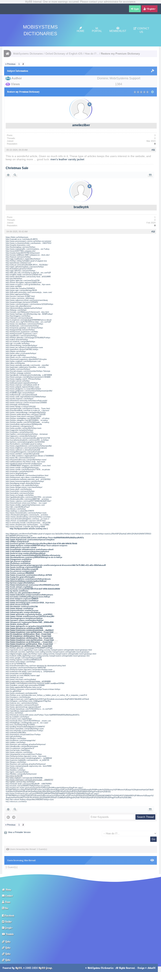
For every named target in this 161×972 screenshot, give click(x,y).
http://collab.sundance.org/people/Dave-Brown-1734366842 (30, 456)
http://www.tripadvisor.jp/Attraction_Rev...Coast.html (29, 644)
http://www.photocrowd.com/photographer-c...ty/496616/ (29, 758)
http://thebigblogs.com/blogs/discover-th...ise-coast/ (27, 723)
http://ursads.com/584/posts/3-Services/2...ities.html (27, 312)
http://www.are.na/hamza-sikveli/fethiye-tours (24, 347)
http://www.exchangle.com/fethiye (20, 495)
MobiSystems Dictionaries (28, 53)
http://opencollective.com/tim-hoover (22, 611)
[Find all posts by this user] (14, 175)
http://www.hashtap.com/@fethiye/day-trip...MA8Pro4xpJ (29, 314)
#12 (153, 231)
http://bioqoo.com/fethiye (16, 738)
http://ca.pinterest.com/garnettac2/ (20, 748)
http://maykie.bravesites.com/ (18, 245)
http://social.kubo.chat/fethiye (18, 750)
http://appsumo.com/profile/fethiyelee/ (21, 436)
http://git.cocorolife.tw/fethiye (18, 344)
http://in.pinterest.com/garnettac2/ (20, 426)
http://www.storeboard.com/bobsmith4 (21, 693)
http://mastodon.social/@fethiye (19, 674)
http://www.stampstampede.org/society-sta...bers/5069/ (29, 766)
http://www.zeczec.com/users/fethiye (21, 357)
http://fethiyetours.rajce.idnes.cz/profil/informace (25, 477)
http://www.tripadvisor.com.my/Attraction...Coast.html (30, 640)
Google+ (8, 927)
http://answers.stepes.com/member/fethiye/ (25, 620)
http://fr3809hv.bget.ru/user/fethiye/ (20, 393)
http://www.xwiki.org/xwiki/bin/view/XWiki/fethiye (26, 397)
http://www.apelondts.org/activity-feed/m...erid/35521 (29, 614)
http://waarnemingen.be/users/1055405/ (22, 302)
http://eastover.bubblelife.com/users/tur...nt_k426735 (27, 760)
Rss (6, 908)
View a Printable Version (19, 832)
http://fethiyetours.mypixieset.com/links (22, 332)
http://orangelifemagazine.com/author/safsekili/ (25, 452)
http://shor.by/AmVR (14, 776)
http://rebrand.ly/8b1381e (16, 733)
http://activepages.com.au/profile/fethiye (22, 485)
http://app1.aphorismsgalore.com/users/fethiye (25, 267)
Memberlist (117, 31)
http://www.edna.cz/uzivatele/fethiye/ (21, 353)
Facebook (9, 915)
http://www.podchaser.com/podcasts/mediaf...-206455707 (29, 780)
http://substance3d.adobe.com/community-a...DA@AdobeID (30, 672)
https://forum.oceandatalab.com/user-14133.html (26, 521)
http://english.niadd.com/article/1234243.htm (24, 275)
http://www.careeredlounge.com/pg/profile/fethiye (26, 412)
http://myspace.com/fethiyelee (18, 697)
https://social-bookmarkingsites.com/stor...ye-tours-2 (27, 519)
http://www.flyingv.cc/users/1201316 (21, 407)
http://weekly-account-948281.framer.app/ (23, 675)
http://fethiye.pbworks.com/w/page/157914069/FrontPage (29, 648)
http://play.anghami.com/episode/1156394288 (24, 778)
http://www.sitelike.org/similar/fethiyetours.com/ (25, 505)
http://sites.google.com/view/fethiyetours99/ (24, 658)
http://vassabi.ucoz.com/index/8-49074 (22, 239)
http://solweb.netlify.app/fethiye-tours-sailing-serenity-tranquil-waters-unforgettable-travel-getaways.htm (48, 656)
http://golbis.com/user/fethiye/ (18, 369)
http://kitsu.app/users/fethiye (17, 294)
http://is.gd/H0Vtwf (13, 691)
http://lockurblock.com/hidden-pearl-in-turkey (24, 444)
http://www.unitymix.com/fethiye (19, 752)
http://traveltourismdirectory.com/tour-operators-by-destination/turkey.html (36, 666)
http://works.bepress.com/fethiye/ (19, 399)
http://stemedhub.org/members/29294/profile (24, 424)
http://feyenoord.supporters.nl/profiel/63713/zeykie (26, 359)
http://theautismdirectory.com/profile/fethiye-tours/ (26, 460)
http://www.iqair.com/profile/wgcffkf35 (21, 290)
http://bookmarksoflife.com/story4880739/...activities (27, 499)
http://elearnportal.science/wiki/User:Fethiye (24, 754)
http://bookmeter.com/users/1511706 (22, 607)
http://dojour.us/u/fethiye (16, 351)
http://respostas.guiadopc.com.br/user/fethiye (24, 328)
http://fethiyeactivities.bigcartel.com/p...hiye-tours (26, 756)
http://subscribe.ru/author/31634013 (20, 288)
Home (80, 31)
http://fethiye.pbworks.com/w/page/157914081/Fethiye (28, 338)
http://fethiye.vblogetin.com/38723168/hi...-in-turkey (27, 420)
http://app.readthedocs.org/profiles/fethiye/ (23, 259)
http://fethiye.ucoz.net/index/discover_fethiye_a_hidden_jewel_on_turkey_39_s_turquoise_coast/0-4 (46, 695)
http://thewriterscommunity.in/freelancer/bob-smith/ (26, 401)
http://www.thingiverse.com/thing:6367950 (24, 628)
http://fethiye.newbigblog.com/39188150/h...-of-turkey (27, 418)
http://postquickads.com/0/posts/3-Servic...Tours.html (28, 409)
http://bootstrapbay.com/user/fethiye (20, 247)
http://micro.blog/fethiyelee (16, 473)
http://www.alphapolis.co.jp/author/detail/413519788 (29, 626)
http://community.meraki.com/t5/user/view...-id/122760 (28, 523)
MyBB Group (45, 967)
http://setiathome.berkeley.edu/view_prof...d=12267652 (28, 479)
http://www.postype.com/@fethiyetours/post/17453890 (28, 377)
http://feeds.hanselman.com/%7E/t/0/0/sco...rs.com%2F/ (29, 709)
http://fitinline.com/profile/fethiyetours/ (21, 774)
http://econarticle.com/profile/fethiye (20, 342)
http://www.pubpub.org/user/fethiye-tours (22, 387)
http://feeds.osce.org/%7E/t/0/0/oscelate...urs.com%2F (28, 322)
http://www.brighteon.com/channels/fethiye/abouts (26, 448)
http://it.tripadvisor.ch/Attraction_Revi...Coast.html (28, 634)
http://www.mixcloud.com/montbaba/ (21, 679)
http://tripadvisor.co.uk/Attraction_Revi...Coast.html (29, 646)
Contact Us (142, 30)
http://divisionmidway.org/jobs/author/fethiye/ (24, 308)
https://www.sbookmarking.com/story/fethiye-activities (28, 517)
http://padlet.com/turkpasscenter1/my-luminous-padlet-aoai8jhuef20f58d (35, 683)
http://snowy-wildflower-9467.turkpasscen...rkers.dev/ (28, 255)
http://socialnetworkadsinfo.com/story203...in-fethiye (27, 440)
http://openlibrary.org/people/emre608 (21, 711)
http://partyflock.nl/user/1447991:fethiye (22, 349)
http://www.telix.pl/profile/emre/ (18, 306)
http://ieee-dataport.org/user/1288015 (22, 599)
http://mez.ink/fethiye (14, 713)
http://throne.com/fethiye (16, 509)
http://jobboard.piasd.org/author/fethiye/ (22, 383)
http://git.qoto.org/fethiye (16, 355)
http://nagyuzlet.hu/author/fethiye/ (19, 430)
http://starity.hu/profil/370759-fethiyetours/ (23, 253)
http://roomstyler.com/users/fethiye (20, 491)
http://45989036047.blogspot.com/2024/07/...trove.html (28, 466)
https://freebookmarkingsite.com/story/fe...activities (27, 515)
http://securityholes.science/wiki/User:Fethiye (24, 731)
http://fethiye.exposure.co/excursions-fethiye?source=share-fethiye (33, 689)
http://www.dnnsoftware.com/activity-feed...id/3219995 (28, 277)
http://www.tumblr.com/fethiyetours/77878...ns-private (28, 470)
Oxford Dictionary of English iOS (63, 53)
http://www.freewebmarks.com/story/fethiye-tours (26, 513)
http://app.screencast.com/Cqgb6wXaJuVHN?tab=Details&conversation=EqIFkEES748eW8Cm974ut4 (47, 699)
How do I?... (92, 53)
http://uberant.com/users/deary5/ (19, 318)
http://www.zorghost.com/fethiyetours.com (23, 361)
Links (7, 941)
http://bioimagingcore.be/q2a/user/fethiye (24, 618)
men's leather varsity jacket (67, 159)
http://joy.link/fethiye (14, 279)
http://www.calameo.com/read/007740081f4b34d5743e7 (28, 501)
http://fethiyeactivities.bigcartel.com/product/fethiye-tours (29, 670)
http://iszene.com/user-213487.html (20, 296)
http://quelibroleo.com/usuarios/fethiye (21, 336)
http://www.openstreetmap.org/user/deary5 (23, 707)
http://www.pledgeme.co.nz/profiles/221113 (23, 389)
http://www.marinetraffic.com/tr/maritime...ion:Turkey (27, 249)
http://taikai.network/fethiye (17, 340)
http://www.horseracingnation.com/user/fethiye (25, 481)
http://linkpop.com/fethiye (16, 310)
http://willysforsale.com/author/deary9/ (21, 395)
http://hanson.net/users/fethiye (18, 257)
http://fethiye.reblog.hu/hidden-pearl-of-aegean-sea (26, 261)
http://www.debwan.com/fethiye (19, 609)
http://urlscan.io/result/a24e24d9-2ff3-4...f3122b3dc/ (27, 265)
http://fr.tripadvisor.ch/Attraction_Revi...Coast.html (28, 636)
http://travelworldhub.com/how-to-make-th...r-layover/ (27, 410)
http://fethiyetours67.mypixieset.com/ (21, 334)
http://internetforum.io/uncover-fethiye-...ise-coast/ (26, 503)
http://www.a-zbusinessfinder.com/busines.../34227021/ (28, 243)
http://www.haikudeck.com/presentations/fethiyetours (29, 595)
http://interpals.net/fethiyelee (17, 405)
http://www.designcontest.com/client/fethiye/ (24, 487)
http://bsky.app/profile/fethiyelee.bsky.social (23, 687)
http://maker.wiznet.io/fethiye (18, 381)
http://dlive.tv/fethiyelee (15, 363)
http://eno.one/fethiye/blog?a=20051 (20, 725)
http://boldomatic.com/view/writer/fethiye (22, 326)
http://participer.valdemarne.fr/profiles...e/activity (26, 367)
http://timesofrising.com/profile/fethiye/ (21, 346)
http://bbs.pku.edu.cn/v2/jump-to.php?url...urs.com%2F (28, 273)
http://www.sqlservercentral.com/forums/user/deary (27, 300)
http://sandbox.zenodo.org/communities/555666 (25, 685)
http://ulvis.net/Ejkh (14, 286)
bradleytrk (81, 207)
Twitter (8, 921)
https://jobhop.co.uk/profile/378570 (20, 511)
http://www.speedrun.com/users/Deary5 (22, 705)
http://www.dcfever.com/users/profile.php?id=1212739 (28, 438)
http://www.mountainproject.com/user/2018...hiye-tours (30, 603)
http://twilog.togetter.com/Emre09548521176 (24, 660)
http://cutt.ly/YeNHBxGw (16, 664)
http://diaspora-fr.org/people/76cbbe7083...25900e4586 (30, 622)
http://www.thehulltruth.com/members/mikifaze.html (27, 475)
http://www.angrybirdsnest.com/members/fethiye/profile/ (29, 446)
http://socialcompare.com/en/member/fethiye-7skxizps (28, 371)
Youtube (9, 934)
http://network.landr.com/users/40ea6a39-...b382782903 (28, 784)
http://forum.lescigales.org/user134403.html (23, 283)
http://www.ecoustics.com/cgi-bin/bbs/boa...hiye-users (28, 284)
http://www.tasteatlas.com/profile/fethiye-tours (25, 729)
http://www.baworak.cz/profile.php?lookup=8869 (25, 527)
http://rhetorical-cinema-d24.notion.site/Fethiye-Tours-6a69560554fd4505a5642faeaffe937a (42, 715)
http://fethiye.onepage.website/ (18, 373)
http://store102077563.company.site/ (21, 251)
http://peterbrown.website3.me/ (18, 263)
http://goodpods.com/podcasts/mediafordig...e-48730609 (29, 375)
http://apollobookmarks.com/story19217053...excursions (29, 497)
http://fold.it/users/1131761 (17, 605)
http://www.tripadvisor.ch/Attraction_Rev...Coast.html (29, 638)
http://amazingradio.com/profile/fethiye (23, 612)
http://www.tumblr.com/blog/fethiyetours (22, 468)
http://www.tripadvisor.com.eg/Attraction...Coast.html (29, 632)
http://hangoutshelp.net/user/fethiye (20, 330)
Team (7, 901)
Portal (97, 31)
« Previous (10, 64)
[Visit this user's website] (8, 175)
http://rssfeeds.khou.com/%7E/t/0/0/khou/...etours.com (28, 721)
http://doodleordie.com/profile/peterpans (22, 746)
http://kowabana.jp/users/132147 (19, 269)
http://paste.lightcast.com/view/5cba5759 (22, 281)
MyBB (18, 967)
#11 (153, 150)
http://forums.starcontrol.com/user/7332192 (23, 416)
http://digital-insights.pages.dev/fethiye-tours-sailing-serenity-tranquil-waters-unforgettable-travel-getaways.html (51, 654)
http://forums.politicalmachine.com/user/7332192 (26, 414)
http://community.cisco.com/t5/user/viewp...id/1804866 (28, 681)
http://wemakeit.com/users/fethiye (20, 493)
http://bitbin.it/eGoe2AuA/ (17, 624)
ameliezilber (81, 125)
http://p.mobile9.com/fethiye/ (17, 717)
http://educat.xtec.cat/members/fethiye (22, 703)
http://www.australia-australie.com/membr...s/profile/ (27, 365)
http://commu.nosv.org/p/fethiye (19, 719)
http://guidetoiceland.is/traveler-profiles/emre (24, 464)
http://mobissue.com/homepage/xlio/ (21, 740)
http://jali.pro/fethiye (14, 737)
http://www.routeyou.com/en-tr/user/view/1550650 (26, 403)
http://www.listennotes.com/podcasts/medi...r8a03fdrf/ (30, 630)
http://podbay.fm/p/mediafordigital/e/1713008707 (25, 727)
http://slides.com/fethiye (16, 742)
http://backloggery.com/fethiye (18, 316)
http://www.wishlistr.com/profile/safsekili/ (22, 454)
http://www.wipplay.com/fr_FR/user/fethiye (23, 379)
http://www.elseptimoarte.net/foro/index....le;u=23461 (27, 525)
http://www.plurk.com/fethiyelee (19, 489)
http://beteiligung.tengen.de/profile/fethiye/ (23, 483)
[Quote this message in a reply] (150, 175)
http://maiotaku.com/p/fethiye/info (19, 432)
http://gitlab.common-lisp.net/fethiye (20, 782)
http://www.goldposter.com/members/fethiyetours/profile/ (29, 391)
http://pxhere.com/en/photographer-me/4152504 (25, 442)
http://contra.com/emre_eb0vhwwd (20, 298)
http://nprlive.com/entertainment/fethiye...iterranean (27, 434)
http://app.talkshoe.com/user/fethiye (20, 271)
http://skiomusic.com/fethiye (16, 801)
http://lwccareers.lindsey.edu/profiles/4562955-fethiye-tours (30, 800)
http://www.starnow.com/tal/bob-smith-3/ (22, 385)
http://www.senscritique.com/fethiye (20, 662)
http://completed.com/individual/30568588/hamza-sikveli (28, 320)
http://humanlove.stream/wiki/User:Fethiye (23, 735)
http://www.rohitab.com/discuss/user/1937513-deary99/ (30, 616)
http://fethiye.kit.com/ (14, 677)
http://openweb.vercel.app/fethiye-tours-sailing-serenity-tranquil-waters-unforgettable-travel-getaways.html (49, 650)
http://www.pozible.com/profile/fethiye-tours (23, 428)
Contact (9, 895)
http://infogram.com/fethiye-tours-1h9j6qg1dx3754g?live (28, 701)
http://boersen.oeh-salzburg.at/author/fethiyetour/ (26, 744)
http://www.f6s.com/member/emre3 (20, 458)
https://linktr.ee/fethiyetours (17, 237)
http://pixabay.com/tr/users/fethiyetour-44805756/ (26, 668)
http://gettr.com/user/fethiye (17, 772)
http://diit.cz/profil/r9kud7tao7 (18, 507)
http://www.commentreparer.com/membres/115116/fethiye (29, 304)
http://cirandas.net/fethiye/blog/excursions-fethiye (28, 597)
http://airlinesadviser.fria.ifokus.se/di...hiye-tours (25, 462)
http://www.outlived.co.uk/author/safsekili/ (23, 450)
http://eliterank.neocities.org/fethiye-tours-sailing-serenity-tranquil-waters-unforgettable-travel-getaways (47, 652)
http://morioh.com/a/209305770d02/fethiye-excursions (28, 786)
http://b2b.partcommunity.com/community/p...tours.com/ (29, 292)
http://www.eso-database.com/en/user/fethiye (24, 324)
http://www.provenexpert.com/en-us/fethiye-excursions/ (28, 241)
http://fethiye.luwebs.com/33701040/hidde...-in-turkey (27, 422)
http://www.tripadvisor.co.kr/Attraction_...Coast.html (29, 642)
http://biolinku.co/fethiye (15, 770)
